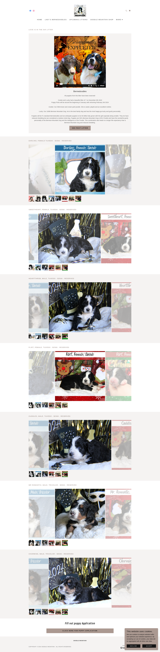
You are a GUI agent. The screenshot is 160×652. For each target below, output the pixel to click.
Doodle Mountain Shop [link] (101, 19)
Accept (149, 646)
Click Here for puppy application (80, 630)
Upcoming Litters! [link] (78, 19)
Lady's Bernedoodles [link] (56, 19)
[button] (119, 20)
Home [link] (39, 19)
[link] (30, 10)
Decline (133, 646)
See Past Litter (80, 128)
